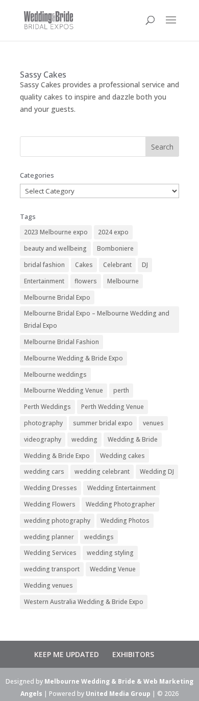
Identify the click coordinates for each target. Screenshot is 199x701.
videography (42, 439)
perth (121, 390)
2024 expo (113, 232)
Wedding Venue (113, 569)
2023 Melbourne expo (56, 232)
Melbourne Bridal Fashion (61, 341)
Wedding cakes (122, 455)
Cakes (84, 264)
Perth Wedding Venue (112, 406)
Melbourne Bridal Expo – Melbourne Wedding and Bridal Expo (96, 319)
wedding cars (44, 471)
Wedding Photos (125, 520)
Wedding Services (50, 552)
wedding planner (49, 537)
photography (43, 423)
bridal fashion (44, 264)
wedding (84, 439)
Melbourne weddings (55, 374)
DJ (145, 264)
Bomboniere (115, 248)
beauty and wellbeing (55, 248)
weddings (99, 537)
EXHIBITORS (133, 654)
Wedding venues (48, 585)
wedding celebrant (102, 471)
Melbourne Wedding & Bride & (93, 681)
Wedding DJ (157, 471)
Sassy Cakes (43, 74)
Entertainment (44, 281)
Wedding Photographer (120, 504)
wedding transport (52, 569)
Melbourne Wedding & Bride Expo (73, 358)
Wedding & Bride (133, 439)
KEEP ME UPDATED (66, 654)
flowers (85, 281)
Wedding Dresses (50, 488)
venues (153, 423)
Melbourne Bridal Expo (57, 297)
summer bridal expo (103, 423)
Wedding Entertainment (121, 488)
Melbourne (123, 281)
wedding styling (110, 552)
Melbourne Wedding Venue (63, 390)
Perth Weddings (47, 406)
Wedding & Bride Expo (57, 455)
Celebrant (117, 264)
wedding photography (57, 520)
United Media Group (118, 693)
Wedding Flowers (50, 504)
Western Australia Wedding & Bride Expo (83, 601)
